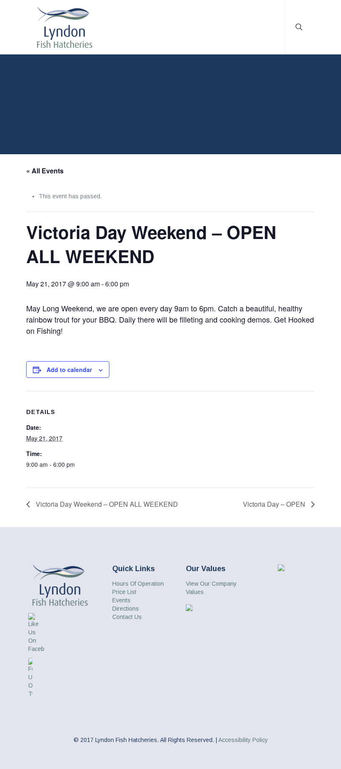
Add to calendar (69, 369)
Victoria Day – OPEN (275, 504)
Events (121, 600)
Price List (124, 592)
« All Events (45, 170)
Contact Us (127, 617)
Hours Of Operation (138, 583)
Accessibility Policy (243, 740)
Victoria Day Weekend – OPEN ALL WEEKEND (106, 504)
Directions (125, 608)
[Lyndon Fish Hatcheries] (65, 27)
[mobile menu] (271, 27)
